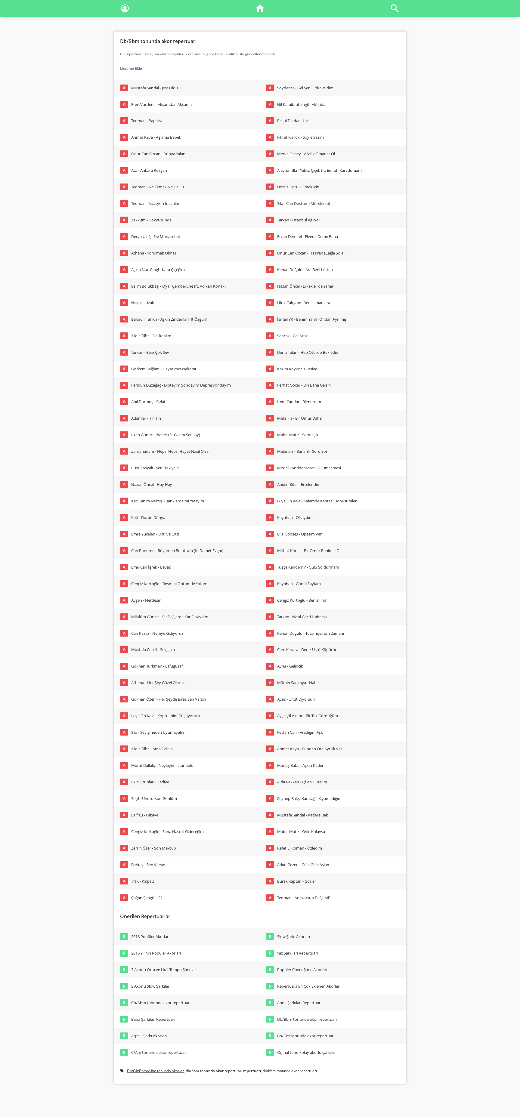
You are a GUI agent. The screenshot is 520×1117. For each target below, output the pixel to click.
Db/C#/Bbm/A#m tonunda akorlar (155, 1070)
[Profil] (125, 9)
